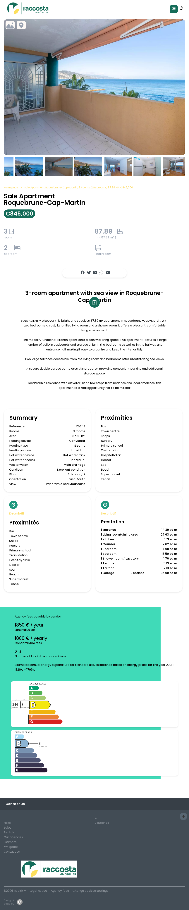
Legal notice (38, 891)
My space (11, 847)
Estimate (10, 842)
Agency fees (60, 891)
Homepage (11, 187)
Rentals (9, 832)
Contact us (12, 851)
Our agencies (13, 837)
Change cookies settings (90, 891)
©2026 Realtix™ (15, 891)
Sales (7, 827)
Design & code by (9, 902)
